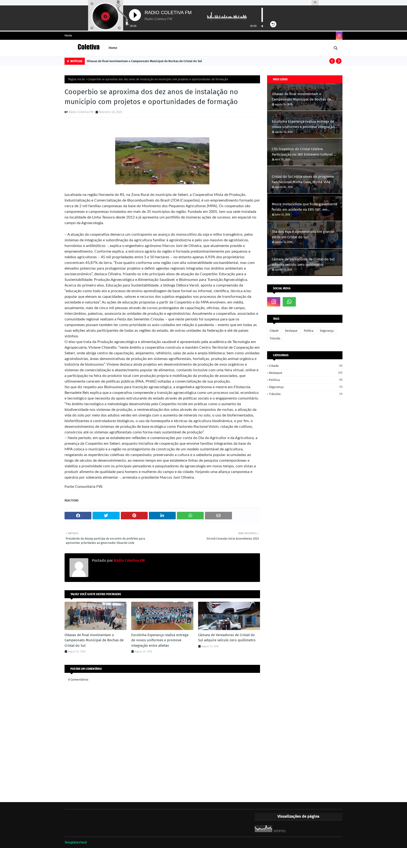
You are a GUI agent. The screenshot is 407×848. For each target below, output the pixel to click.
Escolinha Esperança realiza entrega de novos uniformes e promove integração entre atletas (159, 640)
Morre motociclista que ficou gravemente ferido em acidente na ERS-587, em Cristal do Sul (304, 207)
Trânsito (275, 338)
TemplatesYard (76, 842)
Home (68, 35)
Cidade (274, 330)
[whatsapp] (289, 302)
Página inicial (76, 79)
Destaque (291, 330)
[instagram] (339, 36)
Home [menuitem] (113, 48)
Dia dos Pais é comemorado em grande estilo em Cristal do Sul (303, 234)
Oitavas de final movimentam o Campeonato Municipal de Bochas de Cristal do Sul (144, 61)
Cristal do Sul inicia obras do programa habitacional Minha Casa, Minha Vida (303, 179)
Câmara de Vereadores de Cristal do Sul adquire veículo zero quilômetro (227, 637)
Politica (308, 330)
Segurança (327, 330)
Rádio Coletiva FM (81, 112)
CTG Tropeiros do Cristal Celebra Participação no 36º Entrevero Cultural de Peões (305, 152)
